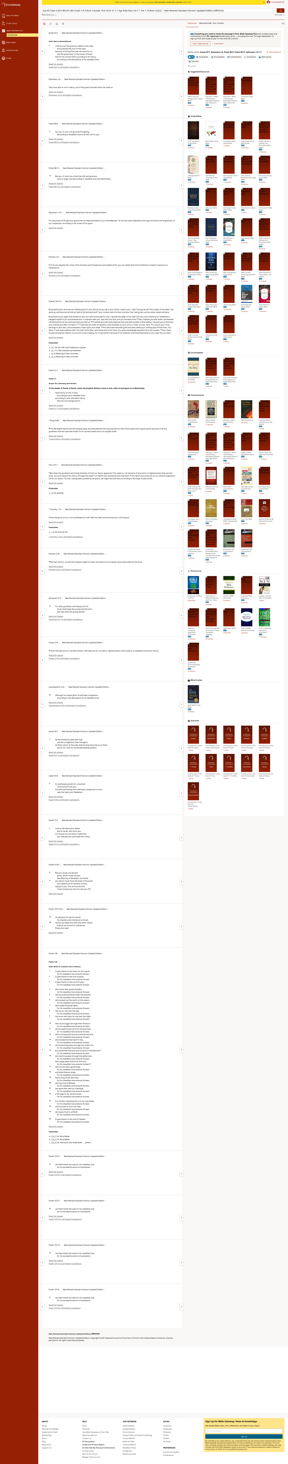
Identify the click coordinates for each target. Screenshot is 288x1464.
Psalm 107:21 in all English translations (65, 1219)
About (44, 1426)
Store (44, 1438)
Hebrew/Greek (205, 23)
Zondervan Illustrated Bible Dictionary (194, 665)
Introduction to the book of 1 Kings (195, 775)
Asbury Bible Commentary (210, 421)
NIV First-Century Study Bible (265, 177)
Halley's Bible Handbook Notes (247, 453)
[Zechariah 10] (181, 615)
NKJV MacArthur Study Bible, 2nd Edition (265, 274)
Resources (192, 23)
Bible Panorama (247, 420)
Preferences (168, 1455)
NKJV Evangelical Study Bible (229, 273)
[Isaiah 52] (181, 837)
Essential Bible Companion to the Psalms (265, 422)
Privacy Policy (210, 1449)
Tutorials (86, 1429)
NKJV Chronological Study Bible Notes (195, 273)
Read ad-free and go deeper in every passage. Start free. (153, 2)
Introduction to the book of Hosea (266, 775)
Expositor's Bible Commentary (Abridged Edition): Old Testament (213, 100)
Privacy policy (88, 1441)
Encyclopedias (197, 352)
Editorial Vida (128, 1441)
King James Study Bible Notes (247, 142)
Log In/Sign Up (277, 2)
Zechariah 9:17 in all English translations (66, 619)
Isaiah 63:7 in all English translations (64, 67)
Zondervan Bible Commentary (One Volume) (194, 551)
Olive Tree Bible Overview (211, 520)
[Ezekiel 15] (42, 330)
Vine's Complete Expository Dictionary (265, 630)
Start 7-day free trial (200, 43)
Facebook (167, 1426)
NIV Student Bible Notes (265, 209)
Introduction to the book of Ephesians (213, 747)
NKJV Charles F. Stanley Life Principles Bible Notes (265, 241)
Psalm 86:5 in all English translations (64, 142)
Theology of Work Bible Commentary (230, 520)
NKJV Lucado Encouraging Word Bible (248, 274)
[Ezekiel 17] (181, 330)
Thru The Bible (246, 519)
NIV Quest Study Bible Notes (229, 209)
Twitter (166, 1438)
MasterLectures (129, 1454)
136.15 (53, 1139)
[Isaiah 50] (42, 837)
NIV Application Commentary (247, 488)
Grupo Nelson (129, 1438)
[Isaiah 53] (42, 793)
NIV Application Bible (193, 177)
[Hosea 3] (181, 660)
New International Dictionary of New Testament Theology (212, 631)
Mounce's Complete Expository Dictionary (192, 631)
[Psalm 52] (181, 390)
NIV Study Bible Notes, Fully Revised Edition (193, 240)
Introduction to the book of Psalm (230, 747)
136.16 (53, 1142)
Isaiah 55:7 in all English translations (64, 755)
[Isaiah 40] (42, 882)
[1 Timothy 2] (181, 526)
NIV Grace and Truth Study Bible (194, 209)
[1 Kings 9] (181, 437)
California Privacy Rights (93, 1444)
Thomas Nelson (129, 1444)
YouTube (166, 1441)
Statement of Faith (50, 1432)
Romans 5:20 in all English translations (65, 569)
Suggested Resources (200, 71)
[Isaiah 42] (181, 882)
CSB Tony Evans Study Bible (193, 142)
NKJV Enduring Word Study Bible (212, 273)
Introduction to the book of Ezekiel (266, 747)
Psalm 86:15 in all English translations (65, 186)
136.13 (53, 1136)
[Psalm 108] (181, 1173)
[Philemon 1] (181, 482)
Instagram (167, 1429)
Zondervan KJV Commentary (228, 550)
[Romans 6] (181, 571)
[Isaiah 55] (181, 793)
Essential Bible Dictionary (246, 597)
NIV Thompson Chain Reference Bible (212, 240)
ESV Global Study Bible (212, 142)
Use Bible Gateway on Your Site (95, 1432)
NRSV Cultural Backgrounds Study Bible (195, 99)
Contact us (86, 1438)
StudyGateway (129, 1429)
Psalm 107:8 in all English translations (65, 1308)
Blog (44, 1441)
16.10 (53, 353)
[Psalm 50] (42, 390)
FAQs (84, 1426)
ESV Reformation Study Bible (229, 142)
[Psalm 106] (42, 1173)
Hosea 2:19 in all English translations (64, 658)
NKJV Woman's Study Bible (264, 306)
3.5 (52, 493)
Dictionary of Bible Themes (195, 597)
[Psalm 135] (42, 1050)
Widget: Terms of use (91, 1457)
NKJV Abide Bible (247, 238)
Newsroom (46, 1444)
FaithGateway (128, 1426)
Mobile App (47, 1435)
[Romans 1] (42, 274)
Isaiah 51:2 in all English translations (64, 844)
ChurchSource (129, 1432)
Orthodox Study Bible (247, 98)
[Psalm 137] (181, 1050)
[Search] (280, 10)
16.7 (52, 347)
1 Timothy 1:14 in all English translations (66, 537)
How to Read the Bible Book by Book (266, 453)
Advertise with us (89, 1435)
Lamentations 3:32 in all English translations (67, 705)
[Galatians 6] (42, 229)
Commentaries (197, 395)
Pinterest (167, 1432)
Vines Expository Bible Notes (229, 336)
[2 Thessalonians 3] (42, 526)
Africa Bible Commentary (192, 421)
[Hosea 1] (42, 660)
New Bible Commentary (228, 488)
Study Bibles (196, 116)
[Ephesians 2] (181, 229)
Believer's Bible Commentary (229, 421)
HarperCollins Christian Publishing (137, 1435)
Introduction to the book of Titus (213, 775)
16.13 (53, 356)
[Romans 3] (181, 274)
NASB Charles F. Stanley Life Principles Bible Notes (265, 144)
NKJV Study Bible (229, 305)
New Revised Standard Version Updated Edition (70, 1334)
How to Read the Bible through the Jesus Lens (194, 489)
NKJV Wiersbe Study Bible (246, 306)
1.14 (52, 532)
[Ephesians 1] (42, 96)
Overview (195, 721)
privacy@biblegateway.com (237, 1449)
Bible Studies (196, 680)
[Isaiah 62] (42, 51)
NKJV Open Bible (229, 628)
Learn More (218, 43)
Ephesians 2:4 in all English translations (65, 95)
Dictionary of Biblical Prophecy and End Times (212, 598)
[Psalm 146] (42, 926)
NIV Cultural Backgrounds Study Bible (248, 178)
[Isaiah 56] (181, 748)
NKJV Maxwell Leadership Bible (194, 306)
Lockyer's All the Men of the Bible (265, 597)
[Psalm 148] (181, 926)
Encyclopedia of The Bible (194, 379)
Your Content (218, 23)
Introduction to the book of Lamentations (195, 804)
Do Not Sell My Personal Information (98, 1448)
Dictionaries (196, 571)
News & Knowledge (50, 1429)
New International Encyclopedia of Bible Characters (212, 380)
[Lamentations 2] (42, 704)
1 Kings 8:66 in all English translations (65, 439)
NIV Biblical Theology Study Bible (211, 178)
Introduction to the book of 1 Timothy (230, 775)
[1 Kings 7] (42, 437)
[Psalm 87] (181, 141)
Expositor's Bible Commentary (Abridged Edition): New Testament (230, 100)
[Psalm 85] (42, 141)
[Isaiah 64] (181, 51)
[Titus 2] (42, 482)
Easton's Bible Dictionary (228, 597)
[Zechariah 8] (42, 615)
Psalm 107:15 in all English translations (65, 1263)
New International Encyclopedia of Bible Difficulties (230, 380)
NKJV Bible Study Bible (194, 706)
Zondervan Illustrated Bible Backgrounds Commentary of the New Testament (213, 553)
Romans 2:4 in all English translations (64, 275)
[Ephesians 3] (181, 96)
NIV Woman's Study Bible (228, 239)
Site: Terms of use (89, 1454)
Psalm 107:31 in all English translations (65, 1175)
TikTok (166, 1435)
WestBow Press (129, 1448)
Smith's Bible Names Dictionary (247, 629)
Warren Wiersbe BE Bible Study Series (266, 520)
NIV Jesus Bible (211, 208)
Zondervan (127, 1451)
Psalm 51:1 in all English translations (64, 408)
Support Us (47, 1448)
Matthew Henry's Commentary (212, 488)
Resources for (224, 52)
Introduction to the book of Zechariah (248, 775)
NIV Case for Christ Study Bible (230, 177)
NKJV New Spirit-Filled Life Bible (212, 306)
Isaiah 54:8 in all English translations (64, 800)
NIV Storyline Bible (248, 208)
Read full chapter (56, 64)
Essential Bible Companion (193, 453)
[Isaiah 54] (42, 748)
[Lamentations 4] (181, 704)
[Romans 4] (42, 571)
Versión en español (171, 1452)
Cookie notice (88, 1451)
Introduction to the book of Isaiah (195, 747)
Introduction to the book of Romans (248, 747)
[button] (275, 2)
